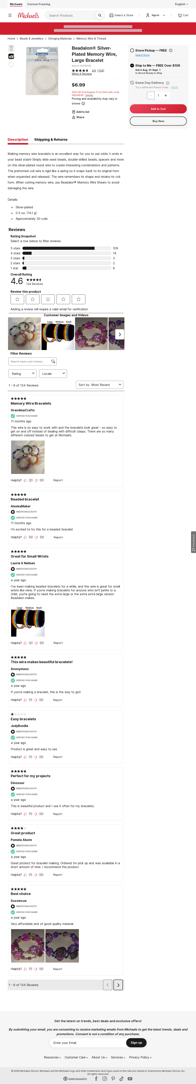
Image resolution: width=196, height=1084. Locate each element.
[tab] (18, 139)
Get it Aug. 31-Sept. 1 (147, 70)
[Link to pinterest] (113, 1079)
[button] (98, 101)
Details (89, 95)
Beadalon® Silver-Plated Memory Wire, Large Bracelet (94, 54)
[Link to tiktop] (121, 1079)
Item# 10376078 (81, 65)
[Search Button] (100, 15)
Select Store (142, 55)
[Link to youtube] (130, 1079)
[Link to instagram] (105, 1079)
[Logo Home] (28, 15)
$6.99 (78, 85)
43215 (174, 87)
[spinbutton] (158, 95)
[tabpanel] (66, 183)
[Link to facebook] (96, 1079)
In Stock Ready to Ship (148, 73)
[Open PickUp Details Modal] (171, 50)
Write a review (82, 73)
